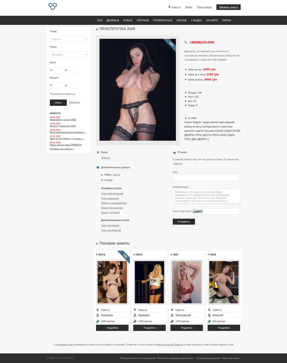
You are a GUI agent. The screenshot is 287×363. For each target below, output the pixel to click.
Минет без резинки (112, 207)
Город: (53, 31)
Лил (175, 254)
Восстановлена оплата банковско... (68, 132)
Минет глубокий (110, 212)
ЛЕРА (139, 254)
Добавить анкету (228, 7)
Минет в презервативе (114, 203)
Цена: (53, 62)
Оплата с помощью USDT (63, 126)
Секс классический (112, 193)
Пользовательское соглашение (138, 358)
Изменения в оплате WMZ (63, 119)
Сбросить (74, 102)
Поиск (58, 102)
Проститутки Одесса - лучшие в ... (67, 138)
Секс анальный (110, 198)
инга (101, 254)
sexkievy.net (65, 344)
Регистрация (204, 7)
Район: (53, 47)
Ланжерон (143, 315)
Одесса (105, 157)
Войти (188, 7)
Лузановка (107, 315)
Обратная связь (230, 358)
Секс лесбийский (111, 230)
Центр (116, 174)
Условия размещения (207, 358)
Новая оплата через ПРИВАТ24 (66, 145)
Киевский (218, 315)
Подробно (112, 327)
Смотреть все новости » (62, 149)
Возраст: (54, 77)
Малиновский (183, 315)
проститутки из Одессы (169, 344)
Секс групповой (110, 225)
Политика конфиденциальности (175, 358)
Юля (213, 254)
